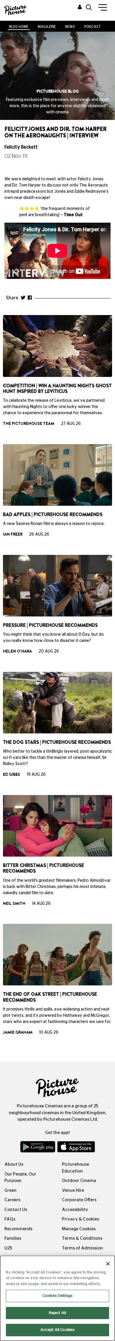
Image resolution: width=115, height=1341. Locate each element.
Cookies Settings (57, 1296)
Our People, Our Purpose (20, 1177)
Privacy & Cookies (80, 1219)
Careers (12, 1200)
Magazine (47, 26)
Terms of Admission (82, 1248)
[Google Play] (38, 1148)
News (70, 26)
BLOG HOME (18, 26)
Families (12, 1238)
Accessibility (75, 1209)
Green (10, 1190)
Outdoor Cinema (79, 1180)
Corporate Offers (79, 1200)
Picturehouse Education (75, 1167)
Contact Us (15, 1209)
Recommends (18, 1229)
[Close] (107, 1263)
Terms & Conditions (82, 1238)
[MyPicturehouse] (80, 7)
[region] (57, 1298)
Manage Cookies (79, 1229)
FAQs (9, 1219)
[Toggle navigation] (103, 8)
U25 (8, 1248)
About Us (13, 1164)
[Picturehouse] (14, 9)
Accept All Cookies (57, 1330)
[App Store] (76, 1148)
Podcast (92, 26)
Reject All (57, 1313)
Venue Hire (73, 1190)
